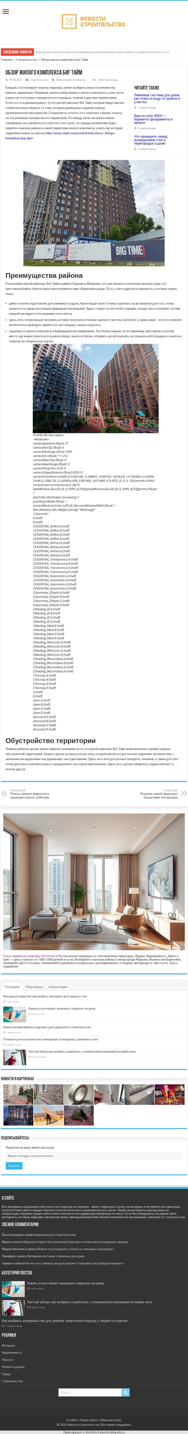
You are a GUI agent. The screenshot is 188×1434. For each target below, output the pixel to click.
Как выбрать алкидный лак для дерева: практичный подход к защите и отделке (64, 1321)
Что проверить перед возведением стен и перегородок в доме (150, 139)
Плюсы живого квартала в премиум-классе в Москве (29, 794)
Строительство (26, 59)
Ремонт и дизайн (13, 1367)
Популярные (34, 987)
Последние (12, 987)
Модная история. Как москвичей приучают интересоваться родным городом (75, 1242)
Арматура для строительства (55, 1235)
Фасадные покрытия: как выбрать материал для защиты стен (45, 996)
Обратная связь (111, 1420)
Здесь (173, 963)
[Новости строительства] (94, 21)
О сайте (71, 1420)
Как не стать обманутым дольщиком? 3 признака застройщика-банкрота (74, 1263)
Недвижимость (12, 1352)
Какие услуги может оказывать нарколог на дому (62, 1008)
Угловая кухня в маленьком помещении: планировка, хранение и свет (50, 1039)
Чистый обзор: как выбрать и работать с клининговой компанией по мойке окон (82, 1051)
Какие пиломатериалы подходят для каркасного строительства (47, 1027)
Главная (6, 59)
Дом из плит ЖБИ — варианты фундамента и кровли (153, 119)
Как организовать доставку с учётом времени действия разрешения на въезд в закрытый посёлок (98, 52)
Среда (6, 1374)
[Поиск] (125, 1392)
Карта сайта (88, 1420)
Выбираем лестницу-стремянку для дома (55, 1256)
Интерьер (8, 1345)
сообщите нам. (175, 1217)
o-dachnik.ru (91, 1432)
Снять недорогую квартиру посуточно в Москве (35, 956)
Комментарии (58, 987)
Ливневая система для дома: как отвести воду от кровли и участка (157, 98)
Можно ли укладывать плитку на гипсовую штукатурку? (76, 1249)
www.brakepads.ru (112, 1432)
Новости (7, 1359)
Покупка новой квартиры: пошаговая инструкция (159, 794)
